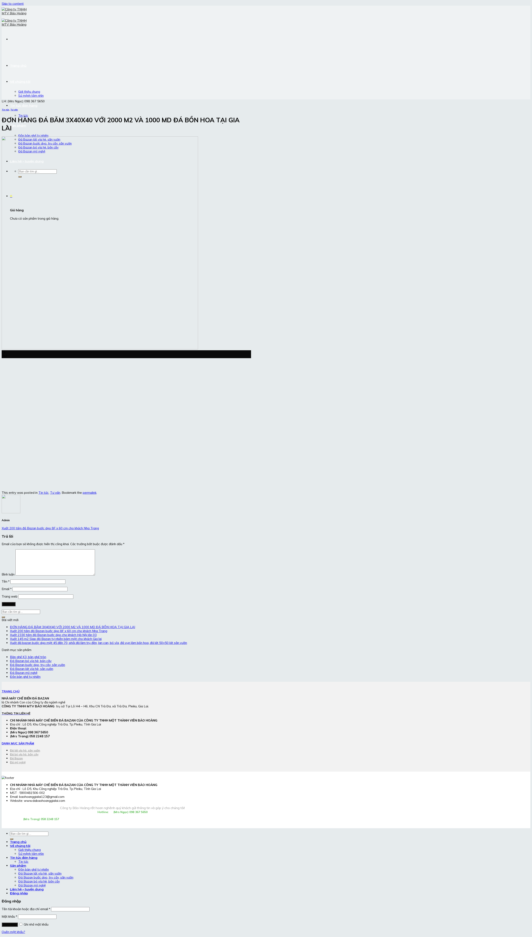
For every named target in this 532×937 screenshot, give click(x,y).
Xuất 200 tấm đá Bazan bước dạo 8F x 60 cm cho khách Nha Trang (50, 528)
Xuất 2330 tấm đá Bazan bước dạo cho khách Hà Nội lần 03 (53, 635)
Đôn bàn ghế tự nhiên (33, 135)
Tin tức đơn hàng (23, 106)
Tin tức (23, 116)
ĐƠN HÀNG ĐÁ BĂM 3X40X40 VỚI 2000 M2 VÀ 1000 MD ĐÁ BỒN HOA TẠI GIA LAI (72, 627)
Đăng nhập (9, 924)
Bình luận (8, 574)
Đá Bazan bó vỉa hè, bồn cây (31, 661)
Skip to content (13, 4)
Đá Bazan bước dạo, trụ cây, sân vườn (37, 665)
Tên (6, 581)
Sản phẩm (18, 125)
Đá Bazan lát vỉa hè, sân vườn (31, 669)
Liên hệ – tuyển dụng (27, 889)
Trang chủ (18, 66)
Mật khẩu (9, 916)
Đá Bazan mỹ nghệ (23, 673)
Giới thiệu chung (29, 92)
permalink (89, 493)
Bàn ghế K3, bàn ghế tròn (28, 657)
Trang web (9, 596)
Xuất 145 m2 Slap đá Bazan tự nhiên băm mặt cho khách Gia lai (56, 639)
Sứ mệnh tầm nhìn (31, 96)
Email (7, 589)
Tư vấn (14, 109)
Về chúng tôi (20, 82)
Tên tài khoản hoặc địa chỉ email (26, 909)
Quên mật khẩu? (13, 932)
